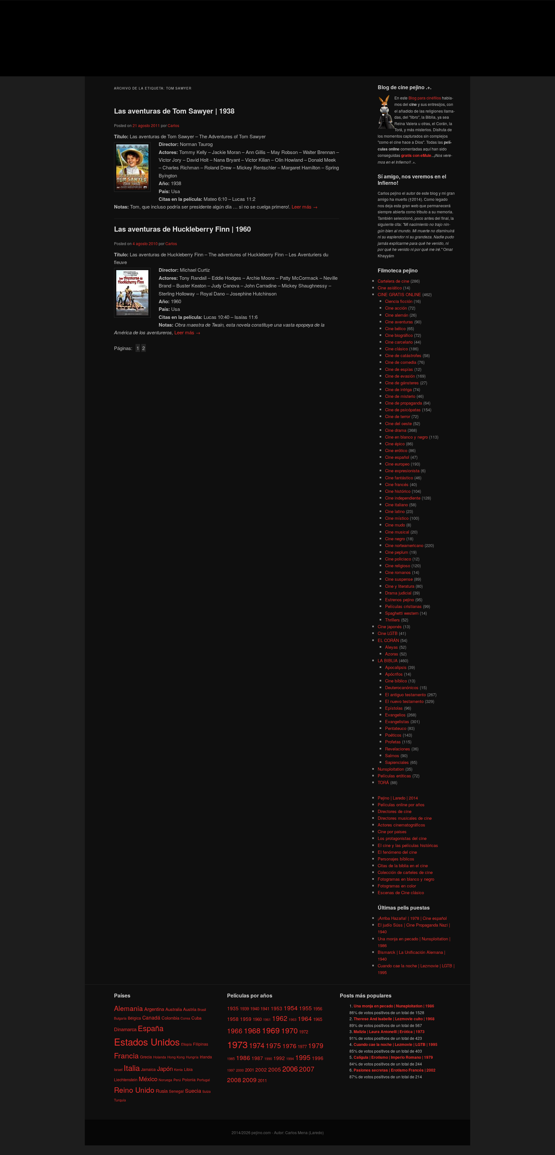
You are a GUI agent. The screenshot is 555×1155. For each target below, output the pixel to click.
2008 (234, 1079)
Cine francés (397, 484)
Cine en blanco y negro (406, 437)
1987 (257, 1057)
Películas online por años (401, 804)
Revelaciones (397, 749)
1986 (243, 1057)
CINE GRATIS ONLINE (399, 294)
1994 (290, 1058)
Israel (118, 1069)
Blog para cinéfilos (425, 97)
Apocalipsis (396, 667)
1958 (233, 1018)
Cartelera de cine (393, 281)
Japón (165, 1068)
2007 (306, 1069)
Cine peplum (396, 552)
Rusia (162, 1090)
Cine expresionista (402, 470)
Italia (132, 1067)
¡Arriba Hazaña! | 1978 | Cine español (412, 918)
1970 (289, 1030)
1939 (244, 1008)
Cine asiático (390, 288)
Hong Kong (176, 1057)
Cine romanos (398, 572)
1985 (231, 1058)
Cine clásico (396, 349)
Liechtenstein (125, 1079)
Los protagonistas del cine (402, 838)
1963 (292, 1019)
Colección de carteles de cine (405, 872)
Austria (189, 1009)
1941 (264, 1008)
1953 (276, 1008)
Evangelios (395, 715)
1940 (254, 1008)
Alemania (128, 1008)
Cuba (196, 1018)
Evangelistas (397, 721)
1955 (305, 1008)
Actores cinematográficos (401, 825)
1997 (231, 1070)
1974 (256, 1045)
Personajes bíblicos (396, 859)
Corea (185, 1018)
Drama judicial (398, 593)
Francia (126, 1055)
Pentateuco (395, 728)
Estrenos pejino (399, 599)
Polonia (189, 1079)
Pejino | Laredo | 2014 (398, 798)
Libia (188, 1069)
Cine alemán (396, 315)
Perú (177, 1079)
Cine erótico (396, 450)
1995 (303, 1057)
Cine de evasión (400, 376)
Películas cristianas (403, 606)
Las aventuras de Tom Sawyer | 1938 (174, 111)
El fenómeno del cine (397, 852)
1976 (289, 1045)
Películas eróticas (394, 776)
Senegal (176, 1091)
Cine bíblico (396, 681)
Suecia (193, 1090)
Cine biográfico (399, 335)
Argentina (154, 1008)
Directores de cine (394, 811)
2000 (240, 1070)
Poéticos (393, 735)
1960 (257, 1019)
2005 (274, 1069)
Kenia (178, 1069)
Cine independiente (402, 498)
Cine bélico (395, 328)
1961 (267, 1019)
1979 (315, 1045)
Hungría (192, 1057)
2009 (249, 1079)
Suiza (206, 1091)
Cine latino (395, 511)
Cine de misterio (400, 396)
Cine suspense (399, 579)
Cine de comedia (400, 362)
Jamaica (148, 1069)
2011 (262, 1080)
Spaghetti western (401, 613)
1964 (305, 1018)
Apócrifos (394, 674)
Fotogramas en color (397, 886)
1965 (317, 1019)
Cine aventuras (399, 322)
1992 (279, 1057)
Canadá (151, 1017)
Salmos (392, 755)
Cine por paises (392, 831)
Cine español (397, 457)
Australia (173, 1009)
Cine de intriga (398, 389)
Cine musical (397, 532)
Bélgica (134, 1018)
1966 (234, 1030)
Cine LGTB (388, 633)
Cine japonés (390, 626)
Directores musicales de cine (405, 818)
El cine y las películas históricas (408, 845)
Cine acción (396, 308)
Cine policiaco (398, 559)
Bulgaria (120, 1018)
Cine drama (395, 430)
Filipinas (200, 1044)
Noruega (165, 1079)
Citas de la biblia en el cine (403, 865)
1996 (317, 1057)
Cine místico (397, 518)
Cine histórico (397, 491)
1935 (233, 1008)
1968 (252, 1030)
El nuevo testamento (404, 701)
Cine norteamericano (404, 545)
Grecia (146, 1056)
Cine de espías (399, 369)
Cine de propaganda (403, 403)
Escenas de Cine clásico (401, 892)
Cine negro (395, 538)
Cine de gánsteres (402, 383)
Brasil (202, 1009)
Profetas (393, 742)
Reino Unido (134, 1089)
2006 (290, 1068)
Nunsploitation (391, 769)
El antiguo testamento (405, 694)
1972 (303, 1032)
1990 (268, 1058)
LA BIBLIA (388, 660)
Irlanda (206, 1056)
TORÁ (383, 782)
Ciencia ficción (398, 301)
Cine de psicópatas (403, 409)
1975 (273, 1045)
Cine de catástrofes (403, 355)
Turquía (120, 1100)
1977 (302, 1046)
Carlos (173, 125)
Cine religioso (397, 565)
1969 (271, 1030)
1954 (291, 1007)
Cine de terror (397, 416)
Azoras (391, 654)
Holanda (159, 1057)
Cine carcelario (399, 342)
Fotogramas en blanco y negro (406, 879)
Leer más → (305, 206)
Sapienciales (397, 762)
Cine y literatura (399, 586)
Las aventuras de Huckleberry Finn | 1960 (182, 229)
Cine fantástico (399, 478)
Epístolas (394, 708)
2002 (261, 1069)
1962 (279, 1018)
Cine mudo (395, 525)
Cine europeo (397, 464)
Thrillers (392, 620)
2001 (249, 1070)
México (148, 1078)
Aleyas (391, 647)
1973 (237, 1044)
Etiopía (186, 1044)
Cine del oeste (398, 423)
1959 (245, 1018)
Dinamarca (125, 1029)
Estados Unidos (147, 1041)
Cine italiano (396, 504)
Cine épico (395, 444)
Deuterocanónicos (401, 687)
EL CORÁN (388, 640)
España (150, 1027)
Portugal (203, 1079)
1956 (317, 1008)
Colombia (170, 1018)
